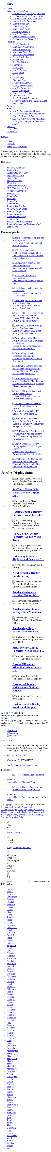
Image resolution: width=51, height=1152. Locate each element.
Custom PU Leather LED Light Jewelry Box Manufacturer (26, 332)
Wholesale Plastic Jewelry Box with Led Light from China (26, 465)
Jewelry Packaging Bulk (12, 817)
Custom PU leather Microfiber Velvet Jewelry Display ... (26, 372)
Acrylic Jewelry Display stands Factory (26, 574)
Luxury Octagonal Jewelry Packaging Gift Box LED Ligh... (27, 452)
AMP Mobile (15, 807)
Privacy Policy (28, 807)
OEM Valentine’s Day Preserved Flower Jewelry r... (27, 437)
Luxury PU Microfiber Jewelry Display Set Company (26, 397)
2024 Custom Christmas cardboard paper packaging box (27, 256)
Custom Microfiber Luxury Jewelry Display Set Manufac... (28, 384)
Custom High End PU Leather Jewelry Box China (26, 306)
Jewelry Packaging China (26, 812)
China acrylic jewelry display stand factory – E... (28, 558)
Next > (7, 713)
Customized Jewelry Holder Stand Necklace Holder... (25, 687)
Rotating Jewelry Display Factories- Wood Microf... (27, 513)
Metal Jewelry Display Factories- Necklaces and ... (28, 649)
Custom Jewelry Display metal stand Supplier (26, 706)
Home (9, 141)
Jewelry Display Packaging (30, 814)
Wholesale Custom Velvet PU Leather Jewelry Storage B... (25, 412)
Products (11, 144)
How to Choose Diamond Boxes (21, 782)
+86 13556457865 (15, 832)
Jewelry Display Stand (17, 146)
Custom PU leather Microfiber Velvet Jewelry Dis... (27, 667)
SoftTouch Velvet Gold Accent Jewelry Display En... (25, 492)
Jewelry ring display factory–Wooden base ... (26, 630)
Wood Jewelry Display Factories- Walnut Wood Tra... (26, 536)
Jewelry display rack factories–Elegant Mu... (25, 594)
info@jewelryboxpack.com (19, 847)
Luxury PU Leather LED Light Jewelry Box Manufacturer (26, 319)
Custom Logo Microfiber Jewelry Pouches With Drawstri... (27, 347)
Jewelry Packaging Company (14, 809)
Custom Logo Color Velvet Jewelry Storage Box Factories (28, 425)
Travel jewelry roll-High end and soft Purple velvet (27, 244)
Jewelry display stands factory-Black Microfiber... (27, 610)
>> (12, 713)
